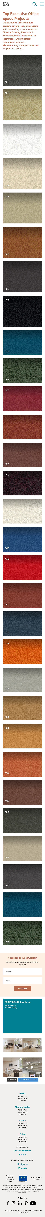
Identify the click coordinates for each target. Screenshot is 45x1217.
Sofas (22, 1134)
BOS (6, 4)
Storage (22, 1154)
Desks (22, 1093)
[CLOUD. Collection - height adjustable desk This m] (12, 1047)
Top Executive (23, 1099)
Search (35, 4)
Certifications (23, 1213)
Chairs (22, 1120)
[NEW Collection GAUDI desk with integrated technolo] (32, 1067)
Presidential (22, 1096)
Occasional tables (22, 1150)
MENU (42, 4)
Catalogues (9, 1005)
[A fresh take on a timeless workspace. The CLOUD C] (32, 1047)
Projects (22, 1168)
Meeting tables (22, 1107)
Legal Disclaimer (26, 1211)
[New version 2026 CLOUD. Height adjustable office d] (12, 1067)
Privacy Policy (37, 1211)
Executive (22, 1101)
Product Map (10, 1008)
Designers (22, 1164)
